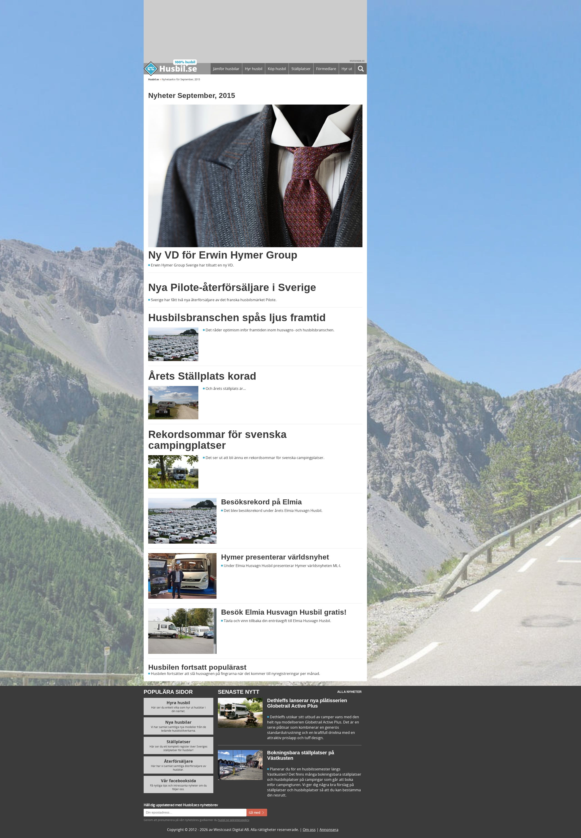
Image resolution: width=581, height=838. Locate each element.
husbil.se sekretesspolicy (332, 463)
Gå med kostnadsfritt (275, 473)
